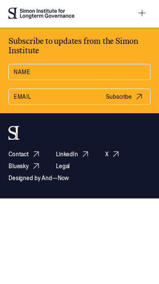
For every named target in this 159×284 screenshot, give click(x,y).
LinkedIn (67, 154)
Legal (63, 166)
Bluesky (18, 166)
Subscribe (119, 96)
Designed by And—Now (38, 178)
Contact (18, 154)
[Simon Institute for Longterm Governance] (41, 14)
